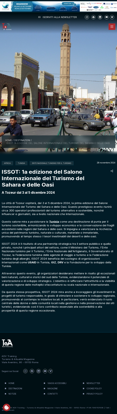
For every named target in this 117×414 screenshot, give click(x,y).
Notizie (12, 394)
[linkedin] (100, 17)
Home (8, 140)
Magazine (53, 388)
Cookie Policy (94, 388)
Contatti (53, 394)
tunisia (21, 163)
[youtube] (106, 17)
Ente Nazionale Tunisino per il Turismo (51, 163)
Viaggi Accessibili (57, 383)
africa (7, 163)
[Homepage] (6, 27)
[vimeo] (112, 17)
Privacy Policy (95, 394)
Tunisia (54, 221)
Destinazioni (22, 140)
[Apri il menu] (112, 26)
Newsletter (93, 383)
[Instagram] (87, 17)
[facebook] (93, 17)
